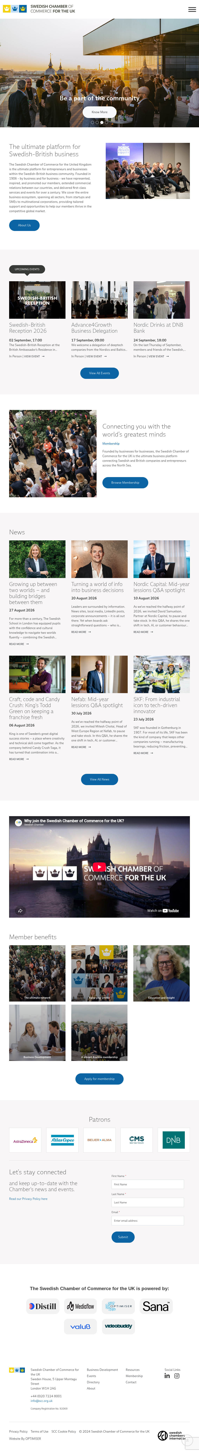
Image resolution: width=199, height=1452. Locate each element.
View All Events (99, 373)
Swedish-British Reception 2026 (28, 328)
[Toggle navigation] (192, 8)
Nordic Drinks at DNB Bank (158, 328)
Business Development (102, 1370)
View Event (32, 356)
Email (116, 1212)
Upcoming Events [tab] (27, 269)
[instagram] (176, 1376)
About (91, 1388)
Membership (134, 1376)
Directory (93, 1382)
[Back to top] (187, 1440)
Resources (133, 1370)
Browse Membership (125, 483)
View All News (99, 779)
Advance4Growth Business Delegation (94, 328)
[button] (92, 122)
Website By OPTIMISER (25, 1439)
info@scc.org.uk (41, 1401)
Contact (131, 1382)
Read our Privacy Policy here (28, 1199)
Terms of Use (39, 1431)
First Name (119, 1176)
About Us (24, 225)
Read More (17, 644)
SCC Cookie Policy (63, 1431)
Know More (99, 112)
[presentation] (101, 1157)
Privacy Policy (18, 1431)
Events (91, 1376)
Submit (123, 1237)
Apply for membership (99, 1079)
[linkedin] (167, 1376)
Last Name (119, 1194)
